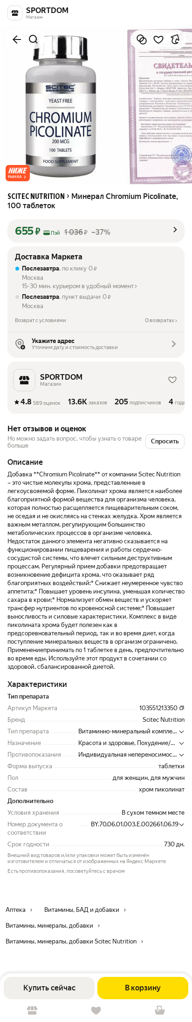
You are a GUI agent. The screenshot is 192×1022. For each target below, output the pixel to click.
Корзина (160, 1010)
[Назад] (16, 39)
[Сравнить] (141, 39)
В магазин (32, 1010)
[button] (18, 173)
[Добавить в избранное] (158, 39)
